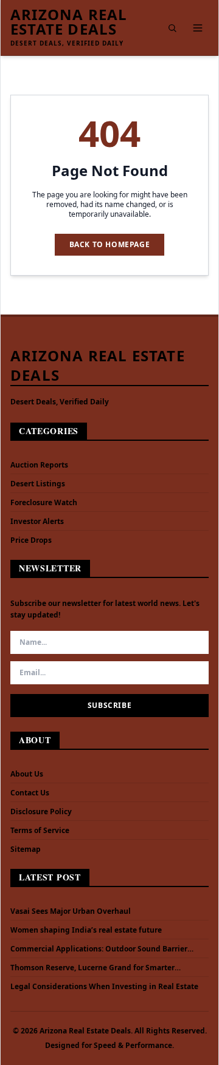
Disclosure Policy (41, 811)
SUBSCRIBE (109, 705)
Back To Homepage (109, 244)
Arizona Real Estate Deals (68, 21)
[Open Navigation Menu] (198, 28)
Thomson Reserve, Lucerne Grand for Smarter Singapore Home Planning (92, 968)
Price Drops (31, 540)
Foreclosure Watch (43, 502)
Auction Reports (39, 465)
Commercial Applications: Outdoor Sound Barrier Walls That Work (98, 949)
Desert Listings (37, 483)
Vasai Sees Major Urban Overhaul (70, 911)
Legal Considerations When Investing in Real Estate (104, 987)
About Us (26, 774)
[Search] (172, 28)
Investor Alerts (37, 521)
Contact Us (29, 793)
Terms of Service (39, 830)
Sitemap (25, 849)
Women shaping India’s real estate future (86, 930)
